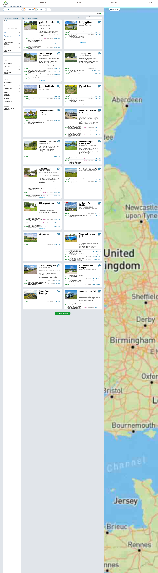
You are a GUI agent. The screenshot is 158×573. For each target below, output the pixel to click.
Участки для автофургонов (13, 6)
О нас (79, 2)
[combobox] (13, 9)
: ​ (82, 17)
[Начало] (5, 3)
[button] (12, 28)
